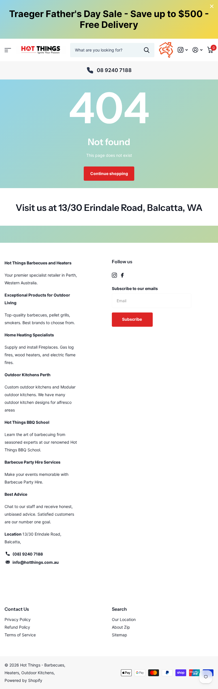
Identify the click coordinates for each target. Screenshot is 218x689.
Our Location (124, 619)
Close (212, 6)
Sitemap (119, 634)
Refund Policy (17, 627)
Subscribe (132, 319)
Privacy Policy (18, 619)
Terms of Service (20, 634)
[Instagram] (114, 275)
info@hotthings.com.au (35, 562)
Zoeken (146, 50)
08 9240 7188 (114, 70)
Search (119, 609)
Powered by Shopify (23, 680)
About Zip (121, 627)
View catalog (8, 50)
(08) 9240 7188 (27, 554)
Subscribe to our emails (135, 288)
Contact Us (17, 609)
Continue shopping (109, 173)
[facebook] (122, 275)
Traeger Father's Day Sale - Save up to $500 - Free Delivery (109, 19)
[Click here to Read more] (183, 50)
